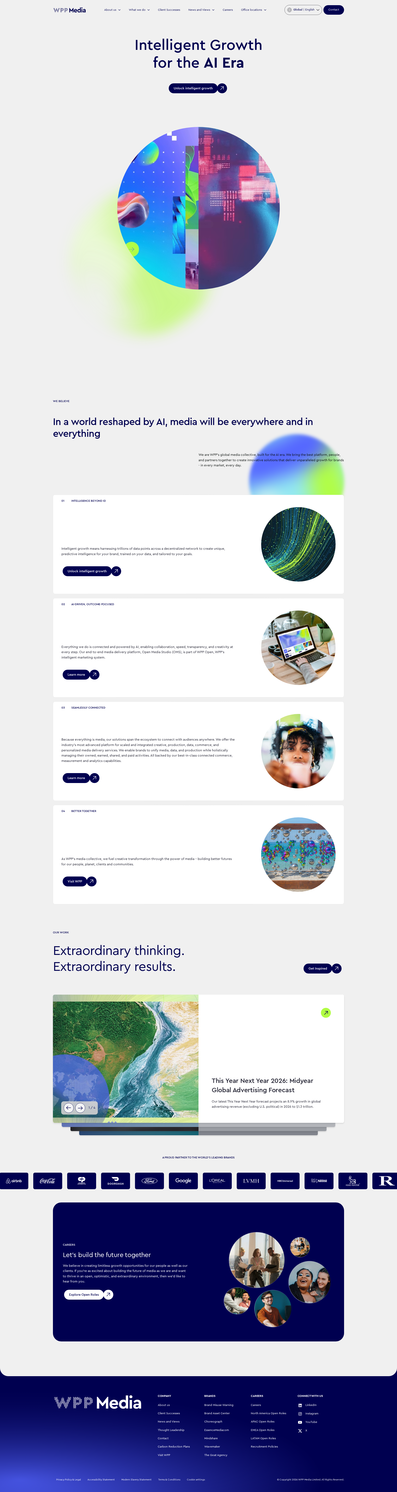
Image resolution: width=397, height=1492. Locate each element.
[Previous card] (69, 1108)
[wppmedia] (69, 10)
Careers (228, 9)
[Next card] (80, 1108)
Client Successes (169, 9)
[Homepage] (97, 1402)
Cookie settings (196, 1479)
